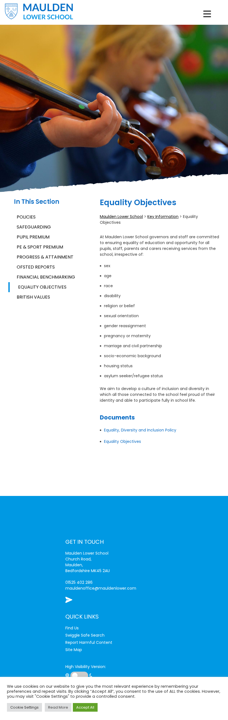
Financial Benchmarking (46, 277)
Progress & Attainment (45, 257)
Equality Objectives (42, 287)
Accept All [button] (85, 707)
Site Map (73, 649)
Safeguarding (34, 227)
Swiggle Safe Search (85, 635)
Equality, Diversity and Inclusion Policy (140, 430)
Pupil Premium (33, 237)
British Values (33, 297)
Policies (26, 217)
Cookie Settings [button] (24, 707)
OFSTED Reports (36, 267)
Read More (58, 707)
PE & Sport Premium (40, 247)
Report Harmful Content (88, 642)
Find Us (72, 628)
